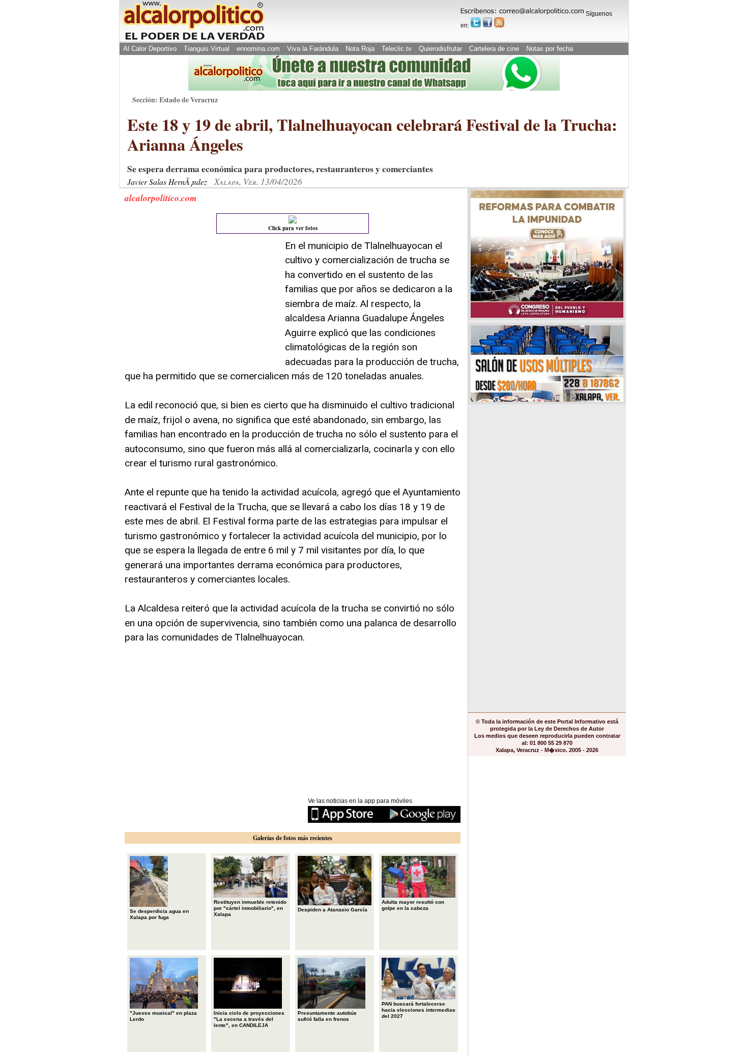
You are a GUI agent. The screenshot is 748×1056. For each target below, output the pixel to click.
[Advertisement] (201, 302)
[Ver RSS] (499, 22)
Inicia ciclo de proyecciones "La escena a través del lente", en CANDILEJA (249, 1019)
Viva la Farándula (312, 48)
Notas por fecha (549, 48)
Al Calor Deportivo (150, 48)
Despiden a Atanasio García (332, 909)
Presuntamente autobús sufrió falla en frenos (327, 1016)
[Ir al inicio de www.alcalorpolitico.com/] (193, 39)
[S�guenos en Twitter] (476, 22)
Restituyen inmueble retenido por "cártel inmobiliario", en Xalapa (250, 908)
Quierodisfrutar (440, 48)
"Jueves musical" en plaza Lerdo (163, 1016)
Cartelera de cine (494, 48)
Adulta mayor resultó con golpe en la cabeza (413, 905)
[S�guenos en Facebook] (487, 22)
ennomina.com (258, 48)
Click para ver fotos (293, 228)
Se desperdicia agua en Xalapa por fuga (159, 914)
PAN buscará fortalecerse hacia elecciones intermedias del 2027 (418, 1010)
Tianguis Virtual (206, 48)
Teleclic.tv (397, 48)
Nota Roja (360, 48)
